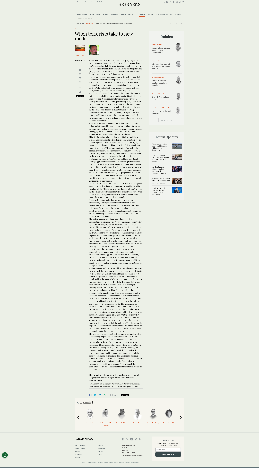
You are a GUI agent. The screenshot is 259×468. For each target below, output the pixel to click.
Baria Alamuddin (169, 423)
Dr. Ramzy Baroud (158, 77)
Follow (80, 96)
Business (114, 14)
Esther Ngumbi (157, 44)
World (105, 14)
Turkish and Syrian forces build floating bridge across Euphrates (159, 147)
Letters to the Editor (84, 19)
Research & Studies (164, 14)
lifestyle (102, 445)
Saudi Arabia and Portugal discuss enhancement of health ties (158, 191)
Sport (150, 14)
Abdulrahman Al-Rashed (160, 108)
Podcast (178, 14)
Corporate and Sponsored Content (132, 455)
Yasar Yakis (90, 423)
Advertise (125, 450)
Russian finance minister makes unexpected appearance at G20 (159, 170)
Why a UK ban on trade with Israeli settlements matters (161, 66)
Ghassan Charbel (158, 94)
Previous (78, 417)
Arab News (80, 2)
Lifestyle (132, 14)
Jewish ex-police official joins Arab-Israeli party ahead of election (161, 180)
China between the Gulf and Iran (161, 112)
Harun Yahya (80, 55)
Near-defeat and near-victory (161, 98)
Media (123, 14)
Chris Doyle (156, 61)
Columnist (85, 402)
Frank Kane (137, 423)
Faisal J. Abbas (121, 423)
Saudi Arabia (82, 14)
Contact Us (125, 448)
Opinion (142, 14)
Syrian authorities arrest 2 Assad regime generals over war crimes (114, 23)
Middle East (95, 14)
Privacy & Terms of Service (130, 453)
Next (180, 417)
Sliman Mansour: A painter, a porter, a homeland (160, 82)
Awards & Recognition (128, 445)
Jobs (100, 455)
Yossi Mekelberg (153, 423)
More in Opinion (166, 120)
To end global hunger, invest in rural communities (161, 50)
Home (77, 29)
